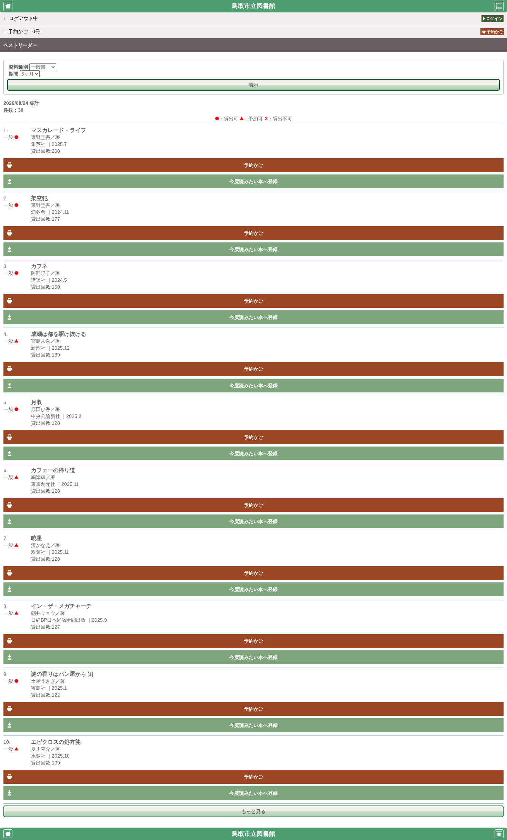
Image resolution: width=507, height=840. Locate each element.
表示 (253, 85)
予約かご (495, 31)
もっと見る (253, 811)
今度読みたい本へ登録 (253, 181)
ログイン (494, 18)
